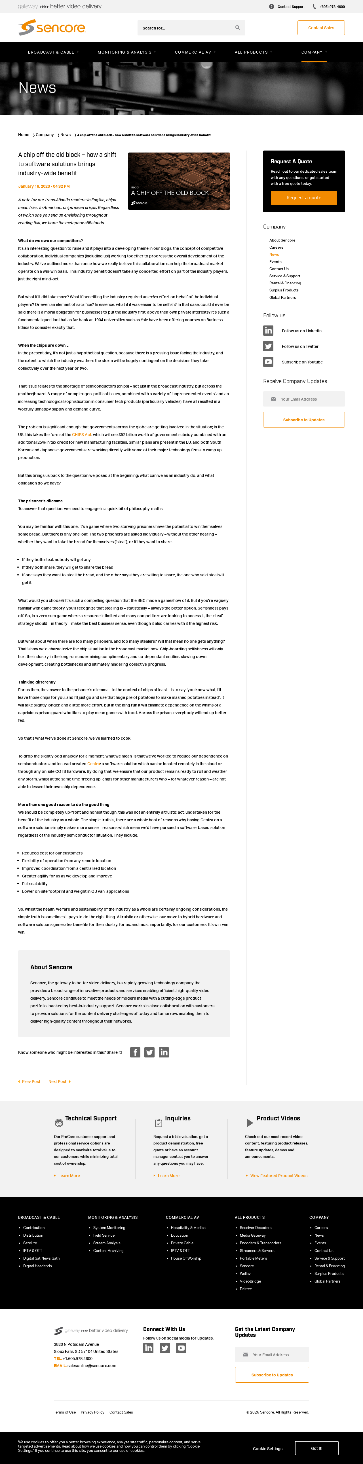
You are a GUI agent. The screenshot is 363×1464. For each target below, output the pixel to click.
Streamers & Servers (257, 1250)
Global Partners (282, 297)
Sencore (247, 1266)
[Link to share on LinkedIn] (164, 1052)
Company (45, 134)
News (65, 134)
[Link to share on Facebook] (135, 1052)
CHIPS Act (81, 434)
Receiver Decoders (256, 1227)
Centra (93, 763)
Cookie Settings (267, 1448)
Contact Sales (121, 1412)
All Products (250, 1217)
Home (23, 134)
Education (179, 1235)
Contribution (34, 1227)
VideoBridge (250, 1281)
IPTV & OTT (32, 1250)
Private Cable (182, 1243)
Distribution (33, 1235)
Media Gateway (253, 1235)
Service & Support (284, 276)
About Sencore (282, 240)
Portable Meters (253, 1258)
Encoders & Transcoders (260, 1243)
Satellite (30, 1243)
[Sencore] (52, 27)
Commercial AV (182, 1217)
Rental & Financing (285, 283)
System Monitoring (109, 1227)
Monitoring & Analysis (113, 1217)
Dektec (246, 1289)
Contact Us (279, 268)
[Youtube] (181, 1348)
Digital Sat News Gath (41, 1258)
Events (275, 261)
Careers (276, 247)
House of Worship (186, 1258)
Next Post (57, 1081)
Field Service (104, 1235)
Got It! (316, 1448)
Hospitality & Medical (188, 1227)
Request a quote (304, 197)
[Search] (237, 27)
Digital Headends (37, 1266)
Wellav (245, 1273)
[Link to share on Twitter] (149, 1052)
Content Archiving (108, 1250)
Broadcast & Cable (39, 1217)
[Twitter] (165, 1348)
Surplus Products (284, 290)
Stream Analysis (107, 1243)
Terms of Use (65, 1412)
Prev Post (31, 1081)
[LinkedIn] (148, 1348)
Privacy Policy (92, 1412)
